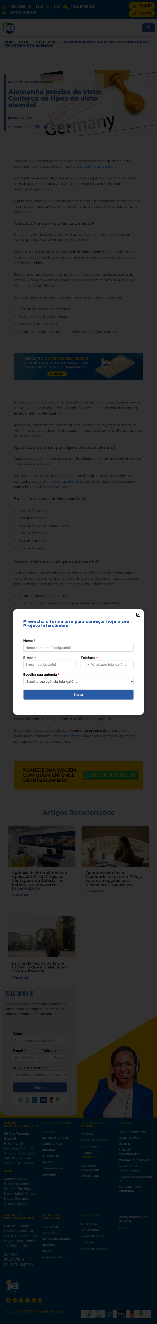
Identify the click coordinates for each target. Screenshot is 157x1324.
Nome (29, 641)
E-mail (29, 658)
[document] (78, 662)
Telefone (89, 658)
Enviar (79, 695)
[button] (138, 614)
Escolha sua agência (41, 674)
